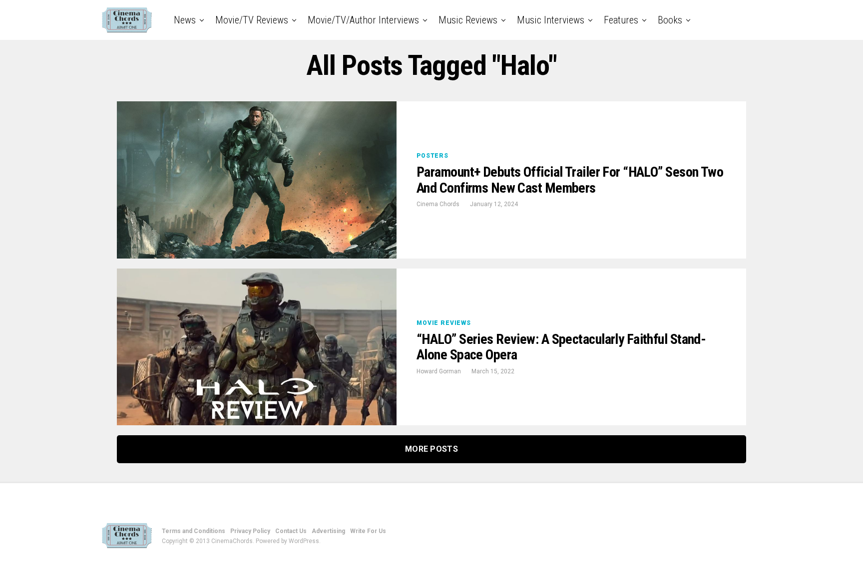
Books (670, 20)
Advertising (328, 531)
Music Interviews (550, 20)
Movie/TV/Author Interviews (363, 20)
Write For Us (368, 531)
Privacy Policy (250, 531)
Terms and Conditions (193, 531)
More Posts (431, 449)
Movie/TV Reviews (251, 20)
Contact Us (291, 531)
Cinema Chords (438, 204)
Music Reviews (467, 20)
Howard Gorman (439, 371)
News (185, 20)
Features (621, 20)
